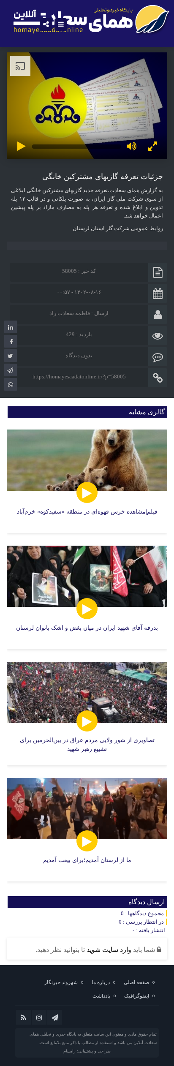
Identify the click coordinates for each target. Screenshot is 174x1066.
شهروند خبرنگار (61, 982)
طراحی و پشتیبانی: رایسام (87, 1051)
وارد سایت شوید (109, 949)
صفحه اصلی (136, 982)
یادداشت (101, 996)
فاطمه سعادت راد (69, 313)
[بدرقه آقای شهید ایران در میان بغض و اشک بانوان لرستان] (87, 597)
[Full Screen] (152, 146)
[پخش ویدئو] (21, 146)
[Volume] (131, 146)
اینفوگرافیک (136, 996)
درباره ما (101, 982)
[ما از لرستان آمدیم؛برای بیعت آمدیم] (87, 829)
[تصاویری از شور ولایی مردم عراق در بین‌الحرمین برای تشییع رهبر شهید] (87, 713)
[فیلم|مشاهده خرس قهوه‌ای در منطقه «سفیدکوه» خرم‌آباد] (87, 481)
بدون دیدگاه (78, 355)
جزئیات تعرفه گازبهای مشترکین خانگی (102, 176)
